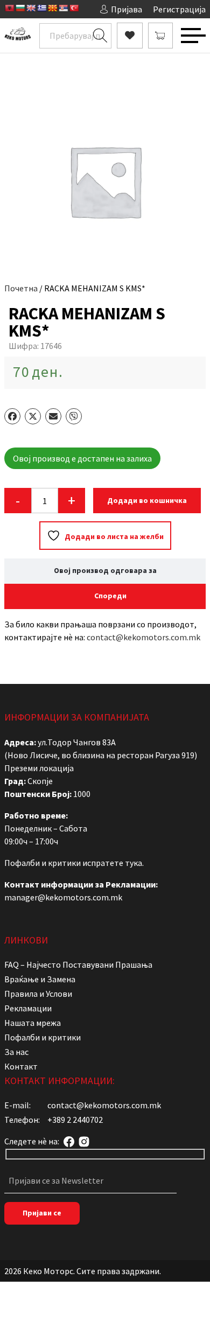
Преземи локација (39, 768)
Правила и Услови (38, 993)
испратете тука (112, 862)
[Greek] (41, 8)
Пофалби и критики (42, 1037)
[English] (31, 8)
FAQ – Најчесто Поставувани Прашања (78, 964)
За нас (16, 1051)
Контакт (21, 1066)
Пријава (126, 9)
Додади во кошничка (147, 500)
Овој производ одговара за (105, 570)
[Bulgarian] (20, 8)
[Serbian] (63, 8)
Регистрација (179, 9)
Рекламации (28, 1008)
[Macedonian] (52, 8)
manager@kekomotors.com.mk (63, 897)
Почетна (21, 288)
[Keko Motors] (17, 35)
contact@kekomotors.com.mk (143, 637)
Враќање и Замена (39, 979)
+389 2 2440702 (75, 1119)
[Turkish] (74, 8)
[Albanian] (9, 8)
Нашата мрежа (32, 1022)
